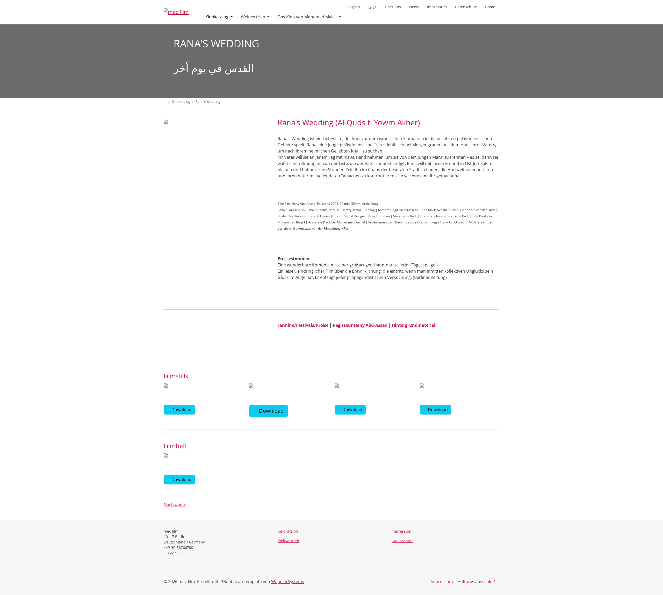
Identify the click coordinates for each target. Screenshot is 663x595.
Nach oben (174, 504)
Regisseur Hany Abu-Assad (359, 325)
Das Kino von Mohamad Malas (308, 17)
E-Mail (173, 552)
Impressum (437, 6)
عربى (372, 6)
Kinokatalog (217, 17)
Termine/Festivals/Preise (303, 325)
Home (490, 6)
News (414, 6)
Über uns (393, 6)
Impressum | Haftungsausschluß (463, 581)
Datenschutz (466, 6)
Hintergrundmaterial (413, 325)
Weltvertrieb (253, 17)
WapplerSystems (287, 581)
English (353, 6)
